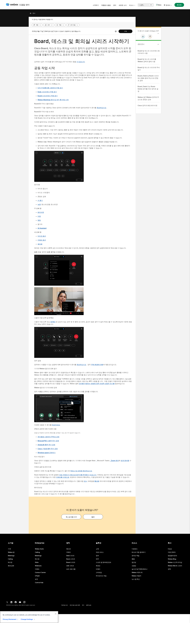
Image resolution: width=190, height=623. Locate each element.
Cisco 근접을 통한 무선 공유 (48, 449)
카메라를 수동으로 (62, 477)
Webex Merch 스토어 (175, 565)
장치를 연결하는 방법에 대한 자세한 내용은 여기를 (97, 384)
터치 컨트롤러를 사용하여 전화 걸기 (50, 88)
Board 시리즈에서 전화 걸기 (48, 96)
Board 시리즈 (70, 562)
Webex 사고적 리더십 (175, 562)
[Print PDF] (116, 31)
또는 (85, 481)
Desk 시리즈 (70, 555)
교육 (97, 549)
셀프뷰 (40, 244)
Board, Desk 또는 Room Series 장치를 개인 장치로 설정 (148, 88)
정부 (97, 555)
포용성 (134, 565)
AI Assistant (42, 228)
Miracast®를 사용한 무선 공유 (48, 441)
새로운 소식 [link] (123, 5)
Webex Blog (172, 559)
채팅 (39, 220)
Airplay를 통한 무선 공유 (46, 445)
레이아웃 (41, 212)
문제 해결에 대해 (97, 365)
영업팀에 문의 (172, 555)
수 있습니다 (80, 62)
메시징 (10, 562)
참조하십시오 (101, 108)
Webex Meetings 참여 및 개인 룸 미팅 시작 (53, 100)
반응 (39, 216)
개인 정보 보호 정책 (75, 605)
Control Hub (39, 582)
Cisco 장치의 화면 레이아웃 (147, 105)
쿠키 (83, 605)
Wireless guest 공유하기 (47, 453)
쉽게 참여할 (125, 461)
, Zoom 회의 (114, 461)
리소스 (131, 5)
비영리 (98, 569)
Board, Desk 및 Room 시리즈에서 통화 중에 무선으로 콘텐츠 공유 (148, 78)
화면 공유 (11, 565)
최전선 (98, 565)
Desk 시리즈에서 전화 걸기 (47, 92)
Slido (36, 562)
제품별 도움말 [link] (106, 5)
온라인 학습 (135, 555)
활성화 (96, 481)
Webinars (38, 565)
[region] (29, 617)
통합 (133, 559)
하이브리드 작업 (101, 576)
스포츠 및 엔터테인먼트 (103, 562)
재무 (97, 559)
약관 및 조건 (64, 605)
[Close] (56, 614)
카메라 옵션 (42, 240)
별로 (93, 517)
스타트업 (99, 572)
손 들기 (40, 200)
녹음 (39, 204)
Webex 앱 (11, 552)
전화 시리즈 (70, 565)
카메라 (68, 552)
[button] (158, 5)
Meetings (11, 555)
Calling (10, 559)
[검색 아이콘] (139, 5)
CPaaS (37, 576)
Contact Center (40, 572)
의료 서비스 (100, 552)
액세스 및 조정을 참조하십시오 (81, 471)
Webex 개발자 (136, 576)
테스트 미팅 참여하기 (139, 552)
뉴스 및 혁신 (136, 579)
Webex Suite (39, 549)
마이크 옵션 (42, 236)
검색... (142, 5)
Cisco (170, 549)
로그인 (179, 5)
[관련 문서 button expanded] (158, 44)
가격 (9, 549)
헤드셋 (68, 549)
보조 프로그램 (70, 569)
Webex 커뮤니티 (137, 572)
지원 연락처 (171, 552)
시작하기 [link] (96, 5)
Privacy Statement (9, 619)
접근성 (134, 562)
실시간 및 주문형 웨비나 (139, 569)
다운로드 (135, 549)
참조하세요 (56, 425)
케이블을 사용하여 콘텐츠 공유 (48, 437)
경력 (169, 569)
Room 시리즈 (70, 559)
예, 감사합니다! (71, 517)
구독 (125, 31)
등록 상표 (88, 605)
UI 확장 (53, 322)
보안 (36, 579)
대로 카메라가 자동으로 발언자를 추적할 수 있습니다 (77, 475)
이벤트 (37, 569)
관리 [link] (114, 5)
